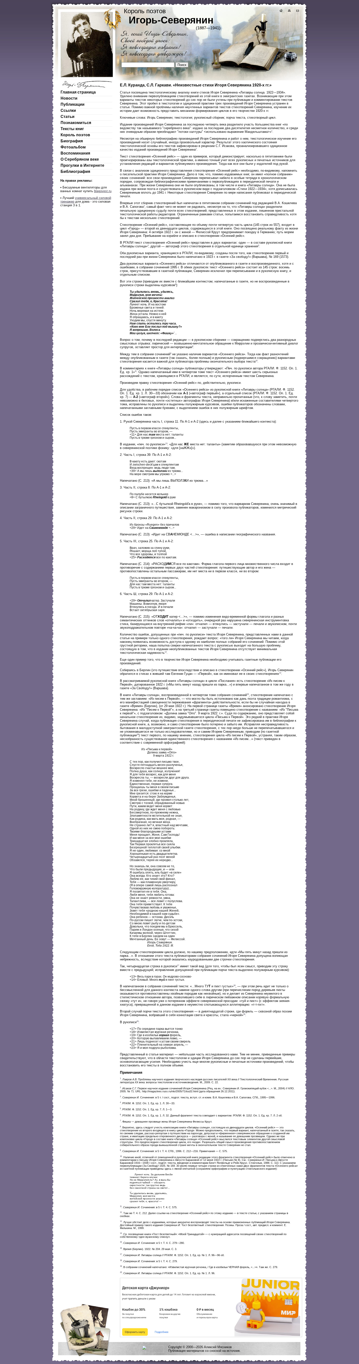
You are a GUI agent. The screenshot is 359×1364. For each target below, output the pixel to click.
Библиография (75, 171)
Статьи (67, 117)
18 (234, 985)
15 (248, 694)
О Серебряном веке (80, 159)
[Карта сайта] (289, 11)
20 (137, 1021)
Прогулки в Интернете (82, 165)
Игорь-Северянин (171, 20)
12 (166, 443)
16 (138, 734)
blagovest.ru (102, 191)
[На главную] (281, 11)
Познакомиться (76, 123)
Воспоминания (75, 153)
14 (280, 673)
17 (178, 965)
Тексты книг (72, 129)
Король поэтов (75, 135)
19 (244, 1014)
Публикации (72, 104)
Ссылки (68, 110)
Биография (72, 141)
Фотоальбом (73, 147)
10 (256, 361)
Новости (69, 98)
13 (166, 652)
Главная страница (78, 92)
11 (136, 371)
